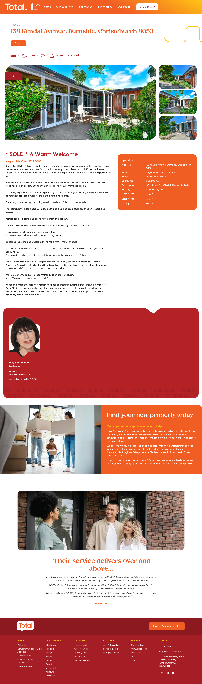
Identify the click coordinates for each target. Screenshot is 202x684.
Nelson (49, 657)
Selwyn (49, 653)
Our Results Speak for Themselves (27, 661)
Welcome (21, 645)
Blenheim (50, 660)
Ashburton (50, 676)
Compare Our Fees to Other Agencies (29, 650)
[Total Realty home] (22, 6)
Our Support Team (139, 649)
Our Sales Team (24, 656)
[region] (101, 102)
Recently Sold (80, 653)
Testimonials (79, 657)
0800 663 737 (147, 7)
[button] (47, 7)
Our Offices (136, 653)
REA (133, 657)
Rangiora (50, 649)
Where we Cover (24, 667)
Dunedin (49, 664)
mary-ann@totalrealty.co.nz (19, 374)
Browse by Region (110, 649)
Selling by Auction (82, 660)
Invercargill (51, 668)
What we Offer (81, 649)
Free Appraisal (80, 645)
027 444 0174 (14, 371)
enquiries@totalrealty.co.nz (171, 652)
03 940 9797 (165, 646)
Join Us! (134, 660)
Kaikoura (50, 672)
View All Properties (111, 645)
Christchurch (51, 645)
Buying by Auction (111, 653)
